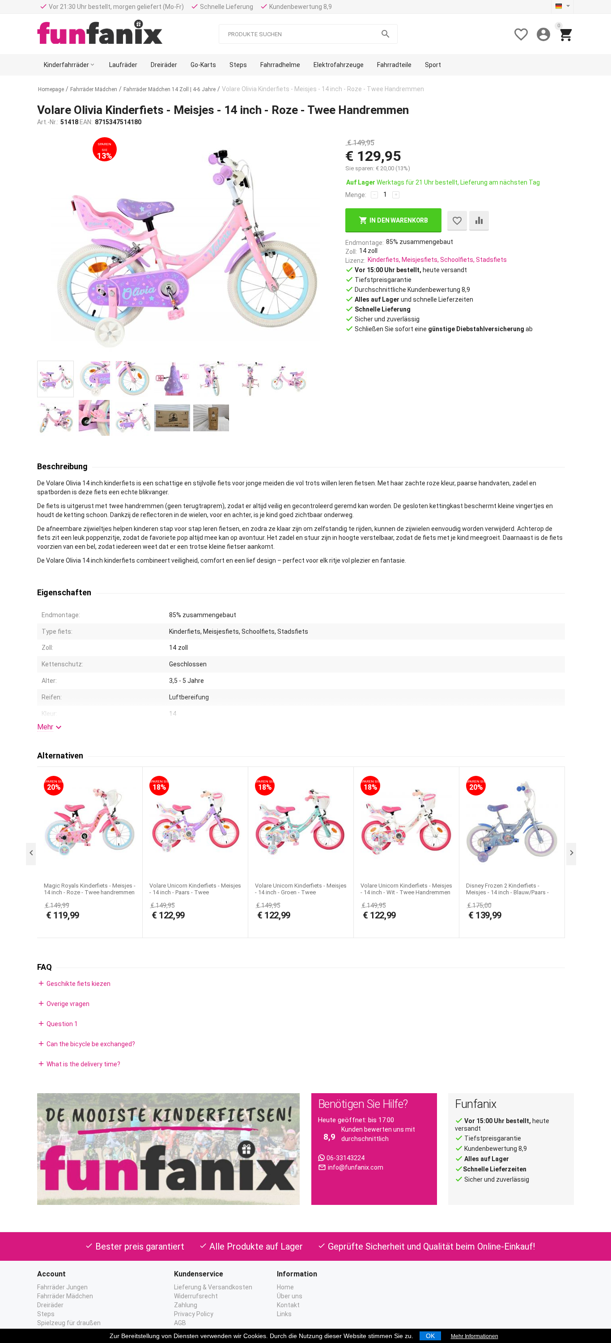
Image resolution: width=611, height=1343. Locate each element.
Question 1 (57, 1023)
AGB (180, 1322)
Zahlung (185, 1305)
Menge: (355, 194)
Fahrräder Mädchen (65, 1296)
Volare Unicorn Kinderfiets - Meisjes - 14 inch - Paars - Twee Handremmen (195, 892)
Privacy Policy (193, 1314)
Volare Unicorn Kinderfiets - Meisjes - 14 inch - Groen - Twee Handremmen (301, 892)
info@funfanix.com (355, 1167)
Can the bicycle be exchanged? (86, 1044)
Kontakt (288, 1305)
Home (285, 1287)
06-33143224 (346, 1158)
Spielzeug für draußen (69, 1322)
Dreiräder (50, 1305)
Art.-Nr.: (47, 122)
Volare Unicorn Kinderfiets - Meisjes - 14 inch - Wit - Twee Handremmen (406, 889)
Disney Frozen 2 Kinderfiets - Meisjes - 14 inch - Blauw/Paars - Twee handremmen (507, 892)
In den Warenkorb (398, 220)
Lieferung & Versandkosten (213, 1287)
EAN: (86, 122)
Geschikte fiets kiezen (73, 983)
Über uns (289, 1296)
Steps (46, 1314)
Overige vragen (63, 1003)
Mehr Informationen (474, 1336)
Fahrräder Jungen (62, 1287)
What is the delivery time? (78, 1064)
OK (430, 1335)
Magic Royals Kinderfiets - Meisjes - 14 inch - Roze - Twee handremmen (90, 889)
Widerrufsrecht (196, 1296)
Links (284, 1314)
